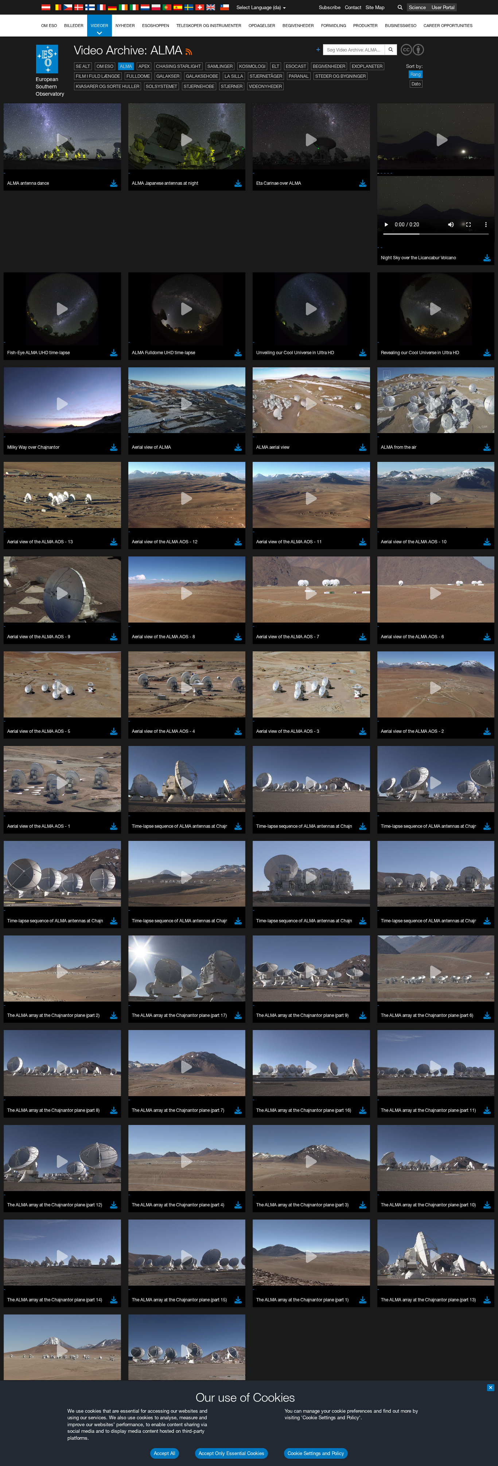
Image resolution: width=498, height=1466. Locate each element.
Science (417, 7)
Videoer (99, 25)
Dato (416, 84)
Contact (353, 7)
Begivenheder (298, 25)
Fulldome (138, 76)
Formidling (333, 25)
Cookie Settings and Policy (316, 1453)
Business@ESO (400, 25)
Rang (416, 74)
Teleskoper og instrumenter (208, 25)
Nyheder (125, 25)
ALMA (126, 66)
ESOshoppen (155, 25)
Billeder (73, 25)
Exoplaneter (367, 66)
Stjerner (231, 86)
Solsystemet (161, 86)
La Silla (234, 76)
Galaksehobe (202, 76)
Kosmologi (252, 66)
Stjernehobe (199, 86)
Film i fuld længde (98, 76)
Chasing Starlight (178, 66)
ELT (275, 66)
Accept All (164, 1453)
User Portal (443, 7)
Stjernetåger (266, 76)
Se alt (83, 66)
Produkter (365, 25)
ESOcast (296, 66)
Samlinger (220, 66)
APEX (144, 66)
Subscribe (330, 7)
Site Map (375, 7)
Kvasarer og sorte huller (107, 86)
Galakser (167, 76)
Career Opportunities (448, 25)
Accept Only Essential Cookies (231, 1453)
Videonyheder (265, 86)
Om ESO (49, 25)
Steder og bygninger (340, 76)
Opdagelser (262, 25)
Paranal (299, 76)
